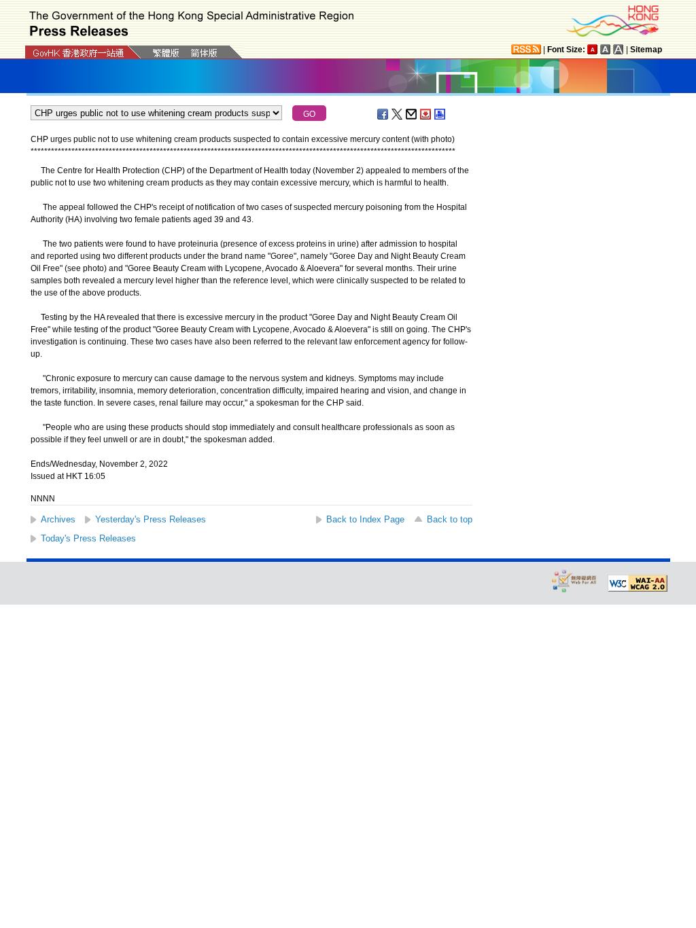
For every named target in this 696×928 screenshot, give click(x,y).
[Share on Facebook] (383, 114)
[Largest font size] (618, 49)
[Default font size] (592, 49)
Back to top (449, 519)
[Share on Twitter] (398, 114)
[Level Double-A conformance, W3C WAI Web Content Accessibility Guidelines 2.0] (637, 583)
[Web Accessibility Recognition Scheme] (574, 580)
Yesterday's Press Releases (150, 519)
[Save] (426, 114)
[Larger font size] (605, 49)
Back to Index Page (365, 519)
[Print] (440, 114)
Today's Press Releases (88, 538)
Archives (58, 519)
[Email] (412, 114)
